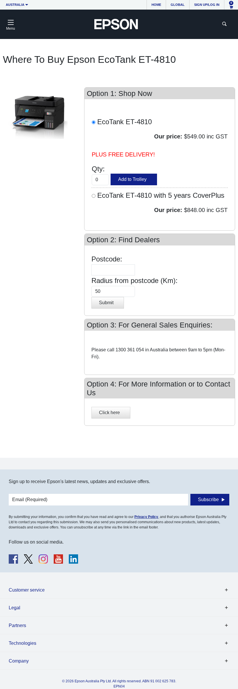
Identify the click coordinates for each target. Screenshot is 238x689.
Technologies (22, 643)
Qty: (100, 169)
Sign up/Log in (206, 4)
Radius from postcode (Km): (134, 280)
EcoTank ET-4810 (124, 122)
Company (19, 660)
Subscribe (208, 499)
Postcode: (106, 259)
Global (178, 4)
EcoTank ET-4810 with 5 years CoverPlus (160, 195)
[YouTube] (58, 559)
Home (156, 4)
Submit (106, 302)
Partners (17, 625)
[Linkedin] (73, 559)
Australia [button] (15, 4)
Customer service (27, 589)
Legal (14, 607)
